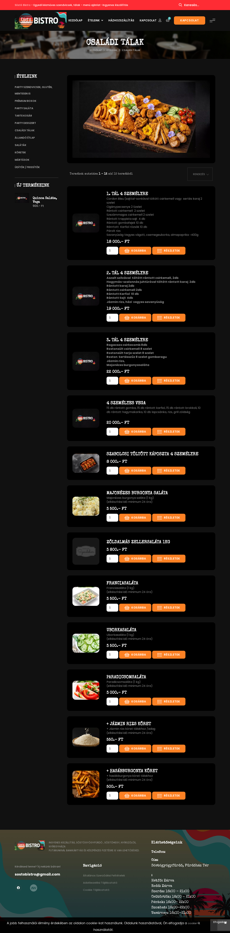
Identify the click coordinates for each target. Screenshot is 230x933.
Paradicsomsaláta (126, 677)
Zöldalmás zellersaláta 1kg (138, 542)
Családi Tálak (131, 50)
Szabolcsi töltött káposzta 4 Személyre (152, 454)
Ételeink (94, 20)
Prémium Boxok (25, 101)
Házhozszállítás (121, 20)
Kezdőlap (75, 20)
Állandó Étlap (25, 138)
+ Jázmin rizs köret (129, 724)
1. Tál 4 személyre (127, 194)
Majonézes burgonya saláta (137, 493)
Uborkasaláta (121, 630)
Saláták (20, 145)
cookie (192, 923)
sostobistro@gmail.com (37, 874)
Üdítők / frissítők (27, 167)
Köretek (20, 152)
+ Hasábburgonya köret (132, 771)
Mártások (22, 160)
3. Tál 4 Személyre (127, 340)
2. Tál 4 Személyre (127, 273)
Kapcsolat (148, 20)
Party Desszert (25, 123)
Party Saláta (24, 108)
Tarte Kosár (23, 115)
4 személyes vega (126, 403)
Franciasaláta (122, 583)
